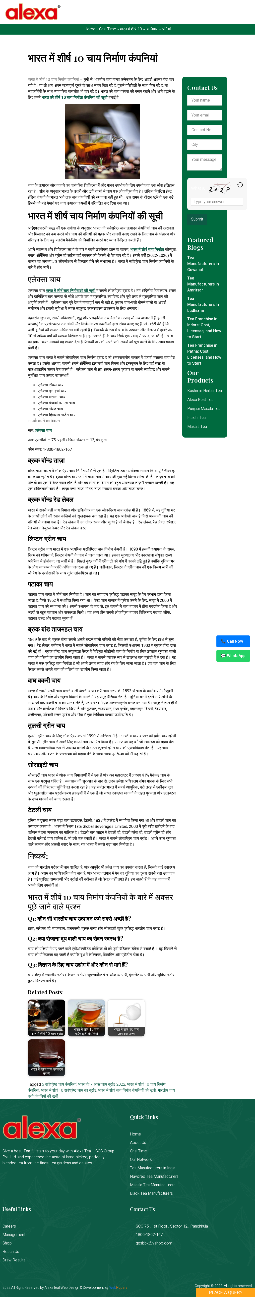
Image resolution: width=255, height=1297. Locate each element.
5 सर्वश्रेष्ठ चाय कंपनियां (59, 1084)
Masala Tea (197, 427)
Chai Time (107, 29)
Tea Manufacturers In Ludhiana (203, 305)
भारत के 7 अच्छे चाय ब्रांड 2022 (101, 1084)
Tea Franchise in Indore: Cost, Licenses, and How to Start (204, 328)
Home (89, 29)
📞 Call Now (232, 641)
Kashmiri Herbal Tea (204, 391)
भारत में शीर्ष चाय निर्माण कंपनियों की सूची (127, 1090)
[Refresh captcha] (240, 185)
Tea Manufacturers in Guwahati (203, 264)
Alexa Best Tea (200, 400)
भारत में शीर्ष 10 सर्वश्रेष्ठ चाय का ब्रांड (68, 1090)
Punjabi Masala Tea (203, 409)
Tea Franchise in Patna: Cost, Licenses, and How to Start (204, 354)
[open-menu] (246, 12)
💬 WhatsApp (233, 656)
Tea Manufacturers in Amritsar (203, 284)
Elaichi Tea (196, 418)
